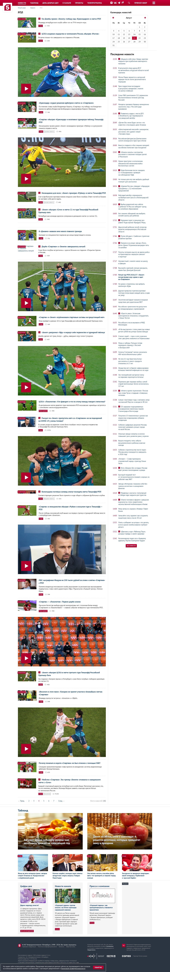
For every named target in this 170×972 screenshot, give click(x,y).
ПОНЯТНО (98, 967)
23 (145, 38)
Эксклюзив (47, 794)
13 (129, 34)
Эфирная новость (49, 498)
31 (114, 45)
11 (119, 34)
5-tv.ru (57, 929)
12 (124, 34)
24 (114, 41)
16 (145, 34)
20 (129, 38)
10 (114, 34)
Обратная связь (70, 946)
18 (119, 38)
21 (134, 38)
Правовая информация (29, 946)
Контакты (61, 946)
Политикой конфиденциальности (73, 968)
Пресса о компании (99, 886)
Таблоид (23, 810)
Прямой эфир (140, 3)
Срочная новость (49, 131)
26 (124, 41)
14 (134, 34)
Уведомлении (91, 950)
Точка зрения (43, 411)
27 (129, 41)
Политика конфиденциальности (47, 946)
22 (140, 38)
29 (140, 41)
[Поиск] (129, 3)
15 (140, 34)
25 (119, 41)
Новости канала (63, 886)
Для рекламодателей (27, 931)
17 (114, 38)
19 (124, 38)
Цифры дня (26, 886)
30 (145, 41)
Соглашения (109, 946)
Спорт (40, 26)
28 (134, 41)
